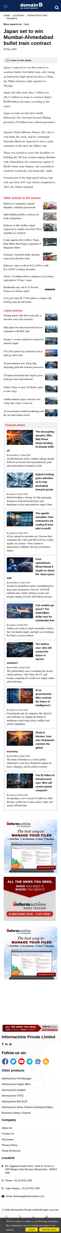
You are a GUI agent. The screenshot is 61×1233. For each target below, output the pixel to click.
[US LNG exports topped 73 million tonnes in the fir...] (51, 354)
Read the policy (49, 1229)
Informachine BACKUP (14, 1101)
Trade (26, 24)
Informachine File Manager (16, 1078)
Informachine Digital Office (16, 1084)
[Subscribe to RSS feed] (46, 1061)
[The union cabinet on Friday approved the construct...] (50, 244)
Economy (18, 15)
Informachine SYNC (13, 1095)
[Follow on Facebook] (5, 1061)
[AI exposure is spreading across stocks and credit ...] (51, 413)
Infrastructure (37, 15)
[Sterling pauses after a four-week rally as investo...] (51, 318)
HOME (7, 15)
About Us (7, 1128)
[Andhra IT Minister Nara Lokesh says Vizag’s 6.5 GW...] (51, 401)
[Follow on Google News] (38, 1061)
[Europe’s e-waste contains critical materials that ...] (51, 342)
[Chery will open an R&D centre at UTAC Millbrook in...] (51, 389)
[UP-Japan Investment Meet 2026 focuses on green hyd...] (51, 377)
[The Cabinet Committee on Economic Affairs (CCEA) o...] (50, 229)
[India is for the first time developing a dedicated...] (50, 217)
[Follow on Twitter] (13, 1061)
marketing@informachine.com (28, 1196)
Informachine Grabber (14, 1090)
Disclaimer (8, 1139)
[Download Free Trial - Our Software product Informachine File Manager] (30, 846)
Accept (31, 1229)
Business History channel (16, 1113)
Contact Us (8, 1133)
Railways (12, 18)
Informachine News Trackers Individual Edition (27, 1107)
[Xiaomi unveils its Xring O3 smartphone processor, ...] (51, 366)
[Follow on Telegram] (29, 1061)
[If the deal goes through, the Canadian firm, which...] (50, 289)
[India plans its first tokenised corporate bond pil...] (51, 330)
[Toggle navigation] (6, 7)
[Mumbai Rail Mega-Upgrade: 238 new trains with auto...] (50, 206)
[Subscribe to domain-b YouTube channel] (21, 1061)
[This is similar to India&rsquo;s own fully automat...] (50, 257)
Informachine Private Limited (25, 1209)
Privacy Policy (10, 1145)
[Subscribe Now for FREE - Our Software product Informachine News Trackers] (31, 899)
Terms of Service (11, 1151)
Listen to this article (20, 60)
